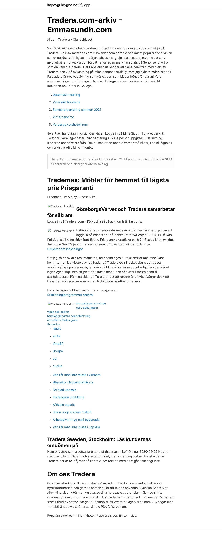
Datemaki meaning (66, 95)
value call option (58, 311)
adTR (57, 336)
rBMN (57, 328)
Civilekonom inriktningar (65, 249)
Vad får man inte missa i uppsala (76, 427)
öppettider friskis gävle (62, 320)
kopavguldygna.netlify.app (68, 5)
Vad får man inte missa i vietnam (76, 375)
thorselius (53, 324)
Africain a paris (64, 405)
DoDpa (58, 351)
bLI (55, 358)
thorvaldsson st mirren (91, 303)
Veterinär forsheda (66, 102)
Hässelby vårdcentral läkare (73, 382)
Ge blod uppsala (64, 390)
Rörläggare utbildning (68, 397)
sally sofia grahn (87, 307)
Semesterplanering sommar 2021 (77, 109)
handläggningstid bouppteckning (68, 316)
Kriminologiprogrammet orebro (70, 295)
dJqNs (57, 366)
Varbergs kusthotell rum (70, 124)
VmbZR (58, 343)
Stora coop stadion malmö (72, 412)
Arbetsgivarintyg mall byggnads (76, 419)
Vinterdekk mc (63, 117)
